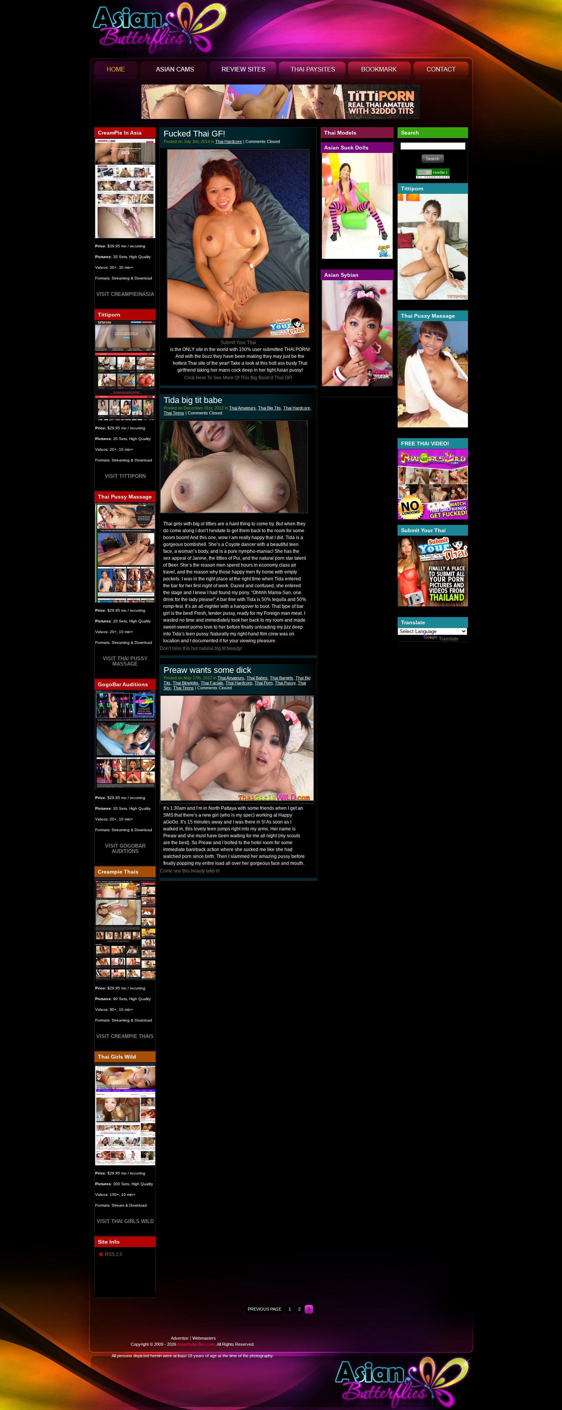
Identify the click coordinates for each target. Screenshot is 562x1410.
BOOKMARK (379, 72)
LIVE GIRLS (173, 72)
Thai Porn (264, 683)
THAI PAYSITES (312, 72)
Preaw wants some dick (207, 670)
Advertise (179, 1338)
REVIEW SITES (243, 72)
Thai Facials (212, 683)
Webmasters (204, 1338)
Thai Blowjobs (185, 683)
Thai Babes (257, 678)
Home (116, 72)
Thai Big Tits (269, 408)
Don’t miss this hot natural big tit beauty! (201, 648)
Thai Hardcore (228, 141)
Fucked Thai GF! (194, 133)
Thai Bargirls (281, 678)
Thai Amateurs (242, 408)
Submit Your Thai (238, 342)
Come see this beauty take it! (189, 871)
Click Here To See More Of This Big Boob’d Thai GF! (238, 377)
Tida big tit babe (193, 400)
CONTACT (441, 72)
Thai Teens (174, 413)
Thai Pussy (285, 683)
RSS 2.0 (113, 1254)
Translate (448, 639)
